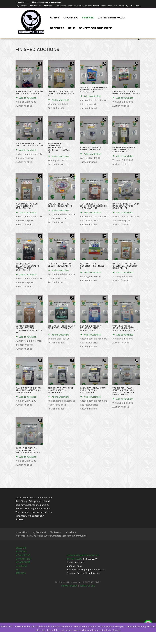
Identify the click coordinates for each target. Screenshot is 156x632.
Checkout (61, 6)
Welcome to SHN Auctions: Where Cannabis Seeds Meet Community (98, 6)
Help (71, 28)
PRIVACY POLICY (69, 585)
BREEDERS (21, 547)
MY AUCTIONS (23, 555)
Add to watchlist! (27, 97)
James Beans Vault (112, 18)
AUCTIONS (21, 551)
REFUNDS (21, 573)
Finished (88, 18)
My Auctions (21, 6)
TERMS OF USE (87, 585)
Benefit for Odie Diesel (96, 28)
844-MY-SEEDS (74, 558)
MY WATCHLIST (23, 558)
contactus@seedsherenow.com (83, 555)
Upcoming (70, 18)
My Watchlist (35, 6)
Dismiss (116, 630)
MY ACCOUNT (23, 562)
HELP (18, 569)
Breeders (57, 28)
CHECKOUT (21, 565)
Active (54, 18)
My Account (49, 6)
